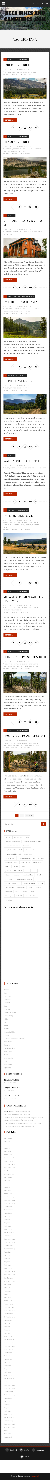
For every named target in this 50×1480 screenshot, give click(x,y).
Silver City (8, 891)
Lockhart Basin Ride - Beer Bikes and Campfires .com (22, 1118)
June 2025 (7, 1184)
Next (28, 815)
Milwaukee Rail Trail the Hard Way (23, 599)
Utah (32, 891)
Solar (8, 1009)
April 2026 (7, 1151)
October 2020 (8, 1353)
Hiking (6, 1019)
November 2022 (9, 1275)
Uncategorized (9, 1058)
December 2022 (9, 1271)
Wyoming (8, 900)
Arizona (7, 837)
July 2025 (7, 1180)
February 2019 (9, 1417)
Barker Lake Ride (16, 65)
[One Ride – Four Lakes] (25, 327)
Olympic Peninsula (29, 883)
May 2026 (7, 1148)
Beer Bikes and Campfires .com (25, 16)
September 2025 (9, 1174)
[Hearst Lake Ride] (25, 167)
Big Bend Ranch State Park (32, 841)
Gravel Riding (12, 375)
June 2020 (7, 1366)
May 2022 (7, 1294)
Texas (17, 891)
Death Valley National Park (26, 858)
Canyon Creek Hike (12, 1087)
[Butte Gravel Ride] (25, 404)
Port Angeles (9, 887)
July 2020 (7, 1362)
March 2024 (8, 1229)
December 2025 (9, 1164)
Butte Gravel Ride (17, 381)
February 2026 (9, 1158)
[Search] (43, 824)
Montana (11, 59)
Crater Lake (28, 854)
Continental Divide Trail (12, 525)
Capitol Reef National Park (13, 850)
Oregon (40, 883)
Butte (7, 388)
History (15, 866)
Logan (34, 871)
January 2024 (8, 1236)
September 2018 (9, 1427)
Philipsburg (24, 232)
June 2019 (7, 1404)
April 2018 (7, 1434)
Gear (5, 1006)
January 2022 (8, 1304)
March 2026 (8, 1155)
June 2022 (7, 1291)
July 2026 (7, 1142)
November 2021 (9, 1310)
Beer (9, 296)
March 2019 (8, 1414)
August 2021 (8, 1320)
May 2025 (7, 1187)
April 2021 (7, 1333)
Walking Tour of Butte (21, 461)
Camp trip (7, 999)
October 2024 (8, 1206)
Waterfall (19, 896)
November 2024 (9, 1203)
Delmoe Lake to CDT (19, 516)
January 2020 (8, 1382)
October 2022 (8, 1278)
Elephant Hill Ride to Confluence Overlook (18, 1120)
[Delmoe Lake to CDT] (25, 543)
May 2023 (7, 1262)
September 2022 (9, 1281)
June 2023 (7, 1258)
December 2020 (9, 1346)
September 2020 (9, 1356)
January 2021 (8, 1343)
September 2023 (9, 1249)
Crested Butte (10, 858)
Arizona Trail (18, 837)
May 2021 (7, 1330)
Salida (30, 887)
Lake (14, 72)
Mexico (6, 1025)
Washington (9, 896)
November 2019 (9, 1388)
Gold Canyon (26, 862)
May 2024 (7, 1223)
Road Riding (21, 887)
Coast (27, 850)
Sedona (38, 887)
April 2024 (7, 1226)
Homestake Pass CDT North (24, 736)
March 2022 (8, 1301)
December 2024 (9, 1200)
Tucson (25, 891)
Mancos (7, 875)
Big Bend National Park (12, 841)
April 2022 (7, 1297)
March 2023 (8, 1268)
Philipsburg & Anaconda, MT (23, 223)
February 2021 (9, 1340)
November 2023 (9, 1242)
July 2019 (7, 1401)
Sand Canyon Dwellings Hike (24, 1126)
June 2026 (7, 1145)
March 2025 (8, 1193)
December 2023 (9, 1239)
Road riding (8, 1051)
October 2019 (8, 1391)
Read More (9, 120)
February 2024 (9, 1232)
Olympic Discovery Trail (24, 879)
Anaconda (8, 72)
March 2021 (8, 1336)
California (26, 846)
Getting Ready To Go (11, 1012)
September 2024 (9, 1210)
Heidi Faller (9, 70)
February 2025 (9, 1197)
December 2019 (9, 1385)
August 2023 (8, 1252)
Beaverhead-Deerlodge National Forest (27, 149)
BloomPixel (35, 1476)
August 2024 (8, 1213)
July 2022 (7, 1288)
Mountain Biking (22, 59)
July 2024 (7, 1216)
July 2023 (7, 1255)
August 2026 (8, 1138)
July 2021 (7, 1323)
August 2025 (8, 1177)
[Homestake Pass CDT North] (25, 761)
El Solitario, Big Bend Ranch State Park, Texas (25, 1123)
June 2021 (7, 1327)
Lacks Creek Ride (11, 1095)
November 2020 (9, 1349)
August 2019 (8, 1398)
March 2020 (8, 1375)
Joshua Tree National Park (13, 871)
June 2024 (7, 1219)
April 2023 (7, 1265)
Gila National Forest (11, 862)
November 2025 (9, 1168)
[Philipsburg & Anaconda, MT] (25, 248)
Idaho (23, 866)
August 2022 (8, 1284)
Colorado (36, 850)
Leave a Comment (11, 74)
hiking (7, 866)
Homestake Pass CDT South (24, 657)
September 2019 (9, 1395)
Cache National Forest (12, 846)
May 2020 (7, 1369)
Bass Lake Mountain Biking (20, 1111)
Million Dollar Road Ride (22, 1115)
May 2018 (7, 1430)
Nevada (39, 875)
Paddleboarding (9, 1048)
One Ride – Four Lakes (20, 302)
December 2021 (9, 1307)
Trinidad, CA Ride (11, 1080)
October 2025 (8, 1171)
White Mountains (31, 896)
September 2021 (9, 1317)
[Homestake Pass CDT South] (25, 682)
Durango (41, 858)
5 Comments (38, 232)
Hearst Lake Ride (16, 142)
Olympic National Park (12, 883)
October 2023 (8, 1245)
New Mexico (9, 879)
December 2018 (9, 1424)
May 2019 (7, 1408)
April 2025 (7, 1190)
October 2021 (8, 1314)
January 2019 (8, 1421)
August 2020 (8, 1359)
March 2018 (8, 1437)
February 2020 (9, 1378)
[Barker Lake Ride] (25, 88)
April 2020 (7, 1372)
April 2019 (7, 1411)
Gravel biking (15, 388)
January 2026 (8, 1161)
